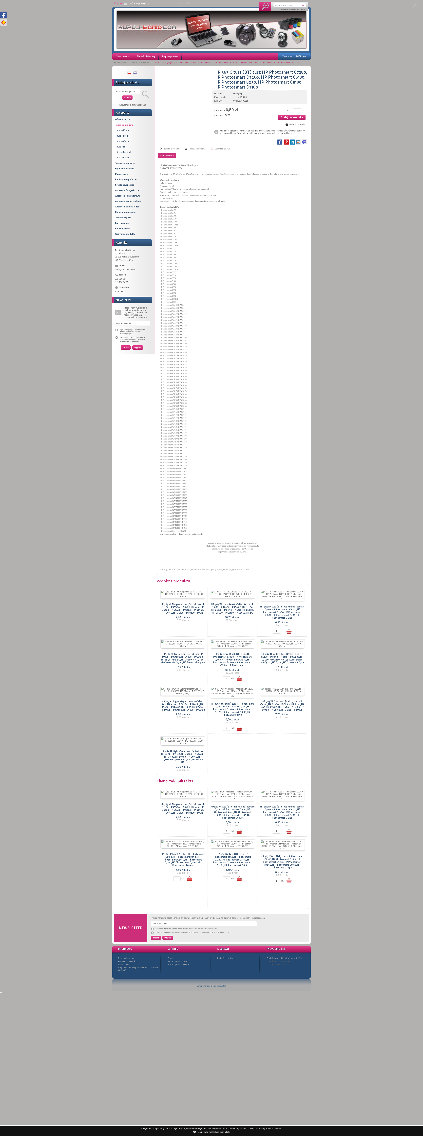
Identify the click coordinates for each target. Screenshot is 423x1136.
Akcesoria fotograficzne (127, 190)
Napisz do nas (123, 56)
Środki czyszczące (124, 185)
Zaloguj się (287, 56)
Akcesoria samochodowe (128, 201)
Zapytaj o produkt (171, 149)
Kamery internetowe (125, 212)
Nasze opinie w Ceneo (178, 961)
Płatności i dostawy (146, 56)
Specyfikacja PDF (223, 149)
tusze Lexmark (124, 152)
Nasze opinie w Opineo (178, 964)
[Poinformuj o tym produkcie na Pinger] (304, 142)
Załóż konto (301, 56)
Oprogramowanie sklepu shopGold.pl (211, 986)
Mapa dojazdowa (170, 56)
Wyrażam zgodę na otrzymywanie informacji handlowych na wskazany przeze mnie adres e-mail (133, 339)
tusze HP (121, 147)
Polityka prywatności (127, 961)
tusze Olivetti (123, 157)
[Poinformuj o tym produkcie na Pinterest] (286, 142)
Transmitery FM (123, 217)
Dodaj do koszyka (292, 117)
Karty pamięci (122, 223)
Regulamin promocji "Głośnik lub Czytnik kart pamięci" (138, 969)
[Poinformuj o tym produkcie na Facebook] (279, 142)
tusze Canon (123, 141)
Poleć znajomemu (197, 149)
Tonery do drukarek (125, 163)
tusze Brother (123, 136)
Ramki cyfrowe (122, 228)
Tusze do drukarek (124, 125)
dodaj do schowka (297, 124)
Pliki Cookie (123, 964)
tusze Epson (123, 130)
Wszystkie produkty (125, 234)
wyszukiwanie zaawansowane (293, 9)
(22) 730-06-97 (121, 282)
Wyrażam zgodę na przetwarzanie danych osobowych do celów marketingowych (133, 331)
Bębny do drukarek (125, 168)
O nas (170, 958)
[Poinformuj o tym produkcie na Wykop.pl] (298, 142)
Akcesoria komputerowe (127, 196)
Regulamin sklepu (126, 958)
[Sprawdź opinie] (1, 992)
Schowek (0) (184, 3)
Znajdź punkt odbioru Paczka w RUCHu (285, 958)
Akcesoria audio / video (127, 206)
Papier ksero (121, 174)
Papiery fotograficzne (126, 179)
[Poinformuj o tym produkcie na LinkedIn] (292, 142)
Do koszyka (289, 631)
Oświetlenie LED (123, 119)
